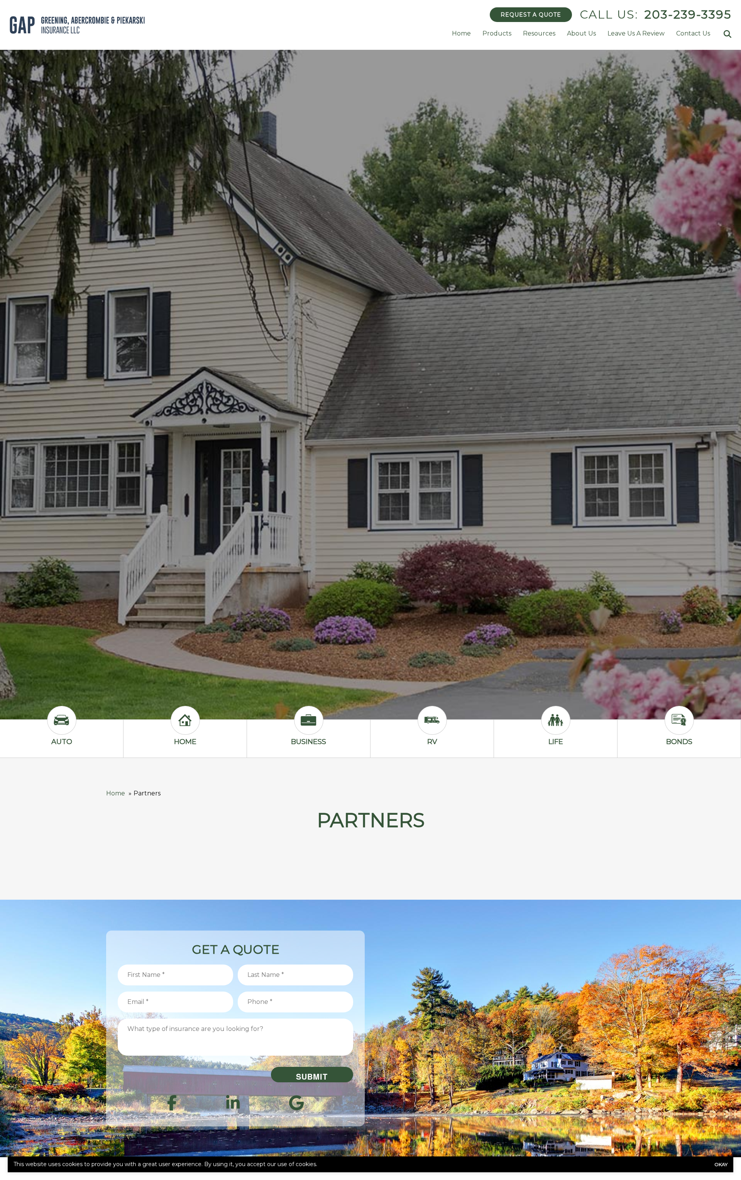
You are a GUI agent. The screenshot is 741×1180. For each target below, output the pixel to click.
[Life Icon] (555, 727)
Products (496, 33)
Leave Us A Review (636, 33)
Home (461, 33)
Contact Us (693, 33)
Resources (539, 33)
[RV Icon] (432, 727)
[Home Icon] (185, 727)
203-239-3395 (688, 14)
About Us (581, 33)
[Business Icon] (308, 727)
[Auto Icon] (61, 727)
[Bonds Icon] (679, 727)
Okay (720, 1164)
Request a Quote (531, 14)
